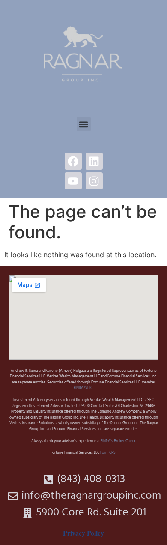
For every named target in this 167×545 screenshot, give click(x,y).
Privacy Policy (83, 533)
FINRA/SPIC (83, 388)
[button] (84, 124)
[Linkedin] (94, 161)
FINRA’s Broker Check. (118, 441)
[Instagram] (94, 180)
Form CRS (108, 453)
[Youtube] (73, 180)
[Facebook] (73, 161)
